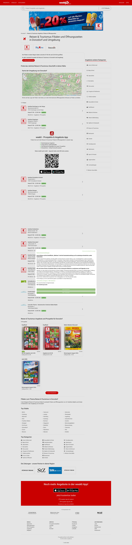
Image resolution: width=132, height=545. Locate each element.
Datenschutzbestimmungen (88, 251)
